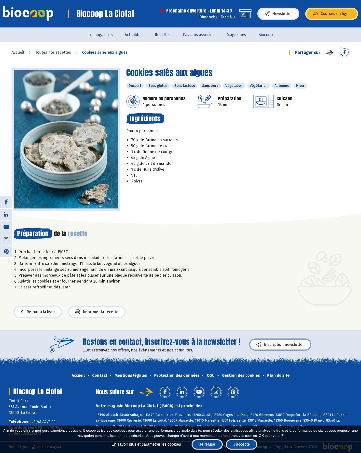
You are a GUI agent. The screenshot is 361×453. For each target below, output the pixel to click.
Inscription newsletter (284, 344)
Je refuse (207, 444)
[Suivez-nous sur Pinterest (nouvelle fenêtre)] (6, 251)
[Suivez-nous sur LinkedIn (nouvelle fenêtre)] (6, 214)
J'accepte (241, 444)
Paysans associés (198, 34)
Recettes (163, 34)
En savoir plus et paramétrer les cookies (146, 444)
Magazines (236, 34)
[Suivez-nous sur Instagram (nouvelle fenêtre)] (6, 239)
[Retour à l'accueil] (28, 13)
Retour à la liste (41, 312)
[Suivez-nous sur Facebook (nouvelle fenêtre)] (6, 202)
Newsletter (282, 13)
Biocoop (265, 34)
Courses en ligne (336, 13)
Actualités (133, 34)
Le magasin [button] (98, 34)
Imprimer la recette (100, 312)
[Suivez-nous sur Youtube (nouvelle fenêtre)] (6, 226)
